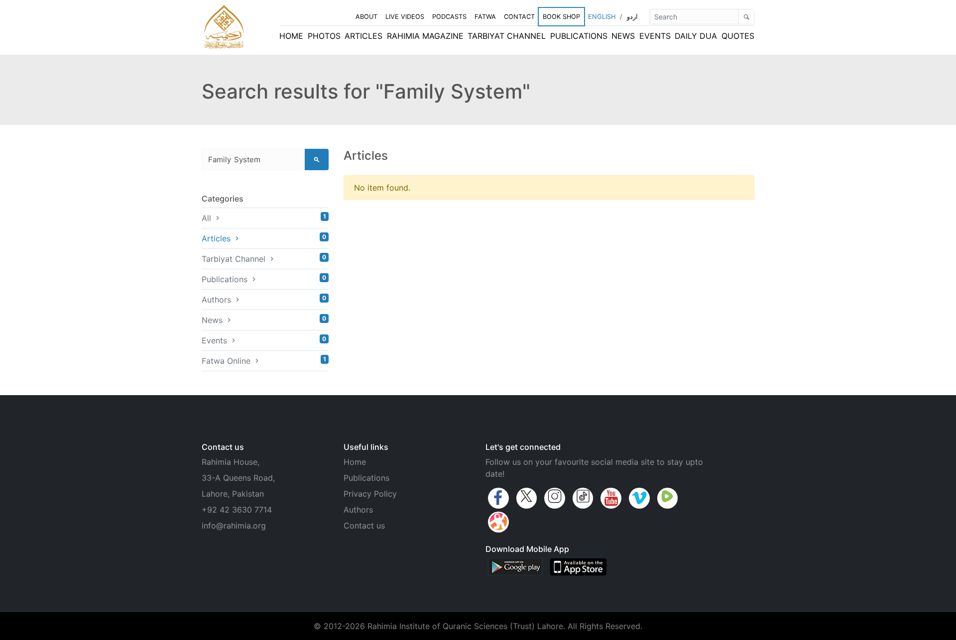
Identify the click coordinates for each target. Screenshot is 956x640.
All (264, 218)
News (623, 36)
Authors (264, 299)
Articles (363, 36)
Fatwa (485, 16)
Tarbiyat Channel (507, 36)
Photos (324, 36)
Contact (519, 16)
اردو (632, 16)
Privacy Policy (370, 494)
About (366, 16)
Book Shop (561, 16)
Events (655, 36)
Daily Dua (696, 36)
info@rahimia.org (234, 526)
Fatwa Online (264, 360)
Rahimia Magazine (425, 36)
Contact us (364, 526)
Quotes (737, 36)
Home (291, 36)
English (601, 16)
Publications (578, 36)
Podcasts (449, 16)
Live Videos (404, 16)
